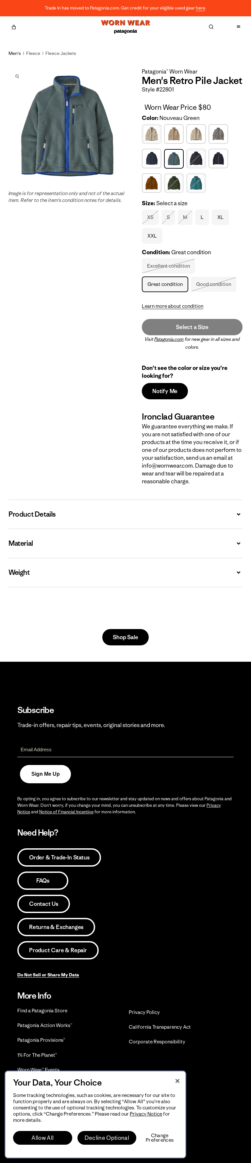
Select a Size (192, 327)
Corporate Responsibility (157, 1041)
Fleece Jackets (60, 53)
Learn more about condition (172, 306)
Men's (14, 53)
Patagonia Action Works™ (44, 1025)
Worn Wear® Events (38, 1070)
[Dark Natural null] (152, 134)
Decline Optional (107, 1137)
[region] (95, 1114)
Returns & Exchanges (56, 927)
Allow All (42, 1137)
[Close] (177, 1081)
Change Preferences (160, 1137)
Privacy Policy (144, 1012)
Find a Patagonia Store (42, 1010)
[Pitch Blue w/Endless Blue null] (197, 158)
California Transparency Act (160, 1027)
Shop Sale (125, 637)
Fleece (33, 53)
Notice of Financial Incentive (66, 812)
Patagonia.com (169, 339)
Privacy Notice (146, 1114)
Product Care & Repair (58, 950)
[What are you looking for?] (211, 27)
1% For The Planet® (37, 1055)
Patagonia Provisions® (41, 1040)
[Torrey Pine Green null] (174, 183)
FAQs (42, 880)
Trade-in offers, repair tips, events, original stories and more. (91, 725)
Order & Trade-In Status (59, 857)
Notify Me (164, 391)
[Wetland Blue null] (197, 183)
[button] (14, 26)
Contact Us (43, 903)
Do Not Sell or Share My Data (48, 975)
